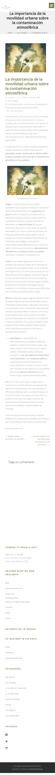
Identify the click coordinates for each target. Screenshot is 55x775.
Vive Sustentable (12, 715)
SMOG (43, 288)
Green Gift (35, 97)
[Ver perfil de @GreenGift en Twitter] (6, 741)
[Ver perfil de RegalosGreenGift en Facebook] (6, 735)
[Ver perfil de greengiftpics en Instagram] (6, 748)
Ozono (26, 271)
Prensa (8, 618)
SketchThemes (36, 769)
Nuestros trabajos (12, 699)
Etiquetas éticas (11, 598)
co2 (9, 104)
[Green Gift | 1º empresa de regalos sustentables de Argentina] (5, 12)
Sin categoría (10, 710)
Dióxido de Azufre (26, 268)
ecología (17, 107)
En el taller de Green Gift (15, 688)
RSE (36, 107)
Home (10, 32)
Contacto (8, 607)
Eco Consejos (22, 32)
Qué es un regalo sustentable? (17, 602)
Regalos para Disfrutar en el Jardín (14, 437)
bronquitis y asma (17, 308)
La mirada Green (12, 693)
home (7, 613)
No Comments (17, 111)
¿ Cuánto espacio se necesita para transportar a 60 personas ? (40, 440)
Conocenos (9, 594)
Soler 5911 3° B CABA (14, 554)
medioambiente (27, 107)
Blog (7, 583)
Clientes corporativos (13, 588)
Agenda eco (10, 677)
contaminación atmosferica (22, 104)
